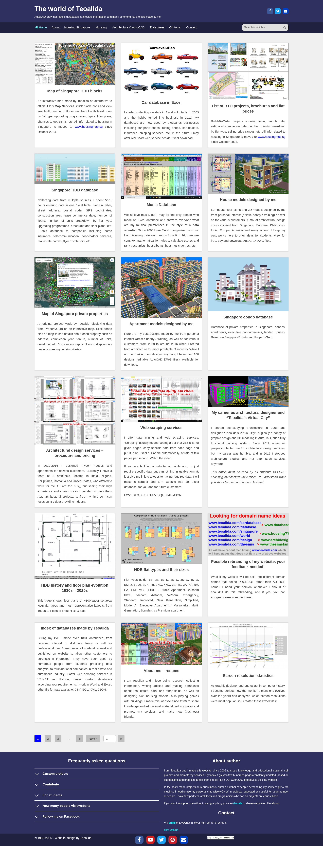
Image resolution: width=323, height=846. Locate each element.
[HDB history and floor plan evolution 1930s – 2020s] (74, 546)
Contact (191, 27)
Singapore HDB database (75, 190)
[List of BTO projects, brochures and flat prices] (248, 71)
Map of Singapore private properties (75, 314)
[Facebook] (270, 11)
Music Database (161, 205)
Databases (157, 27)
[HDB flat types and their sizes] (161, 538)
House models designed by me (248, 200)
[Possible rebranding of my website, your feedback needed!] (248, 534)
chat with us (171, 830)
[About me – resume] (161, 644)
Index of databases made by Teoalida (75, 628)
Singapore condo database (248, 317)
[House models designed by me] (248, 174)
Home (42, 27)
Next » (93, 738)
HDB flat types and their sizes (161, 570)
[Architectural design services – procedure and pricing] (74, 410)
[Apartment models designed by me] (161, 287)
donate (237, 803)
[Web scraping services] (161, 399)
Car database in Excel (161, 102)
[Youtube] (150, 840)
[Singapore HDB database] (74, 169)
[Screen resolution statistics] (248, 646)
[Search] (285, 27)
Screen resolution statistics (248, 676)
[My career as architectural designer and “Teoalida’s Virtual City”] (248, 391)
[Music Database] (161, 176)
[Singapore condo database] (248, 284)
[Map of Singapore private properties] (74, 282)
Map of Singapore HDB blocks (74, 91)
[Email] (285, 11)
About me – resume (161, 671)
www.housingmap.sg (89, 126)
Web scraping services (161, 428)
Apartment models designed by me (161, 324)
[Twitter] (278, 11)
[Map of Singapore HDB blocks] (74, 64)
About (56, 27)
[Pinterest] (172, 840)
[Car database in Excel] (161, 70)
